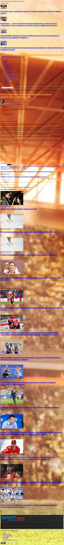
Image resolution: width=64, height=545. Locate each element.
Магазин (5, 60)
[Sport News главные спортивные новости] (13, 520)
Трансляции (9, 83)
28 (1, 438)
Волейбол (6, 67)
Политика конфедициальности (11, 540)
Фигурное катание (10, 75)
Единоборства (7, 65)
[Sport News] (12, 1)
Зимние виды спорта (11, 72)
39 (1, 236)
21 (1, 259)
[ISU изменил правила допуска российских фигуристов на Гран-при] (11, 227)
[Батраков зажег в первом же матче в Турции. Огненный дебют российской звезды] (3, 8)
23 (1, 413)
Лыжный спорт (9, 78)
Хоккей (5, 62)
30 (1, 213)
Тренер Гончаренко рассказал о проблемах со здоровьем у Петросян (28, 255)
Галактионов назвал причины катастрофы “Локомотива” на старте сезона (31, 482)
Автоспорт (6, 69)
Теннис (5, 68)
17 (1, 314)
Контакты (5, 538)
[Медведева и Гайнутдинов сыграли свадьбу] (11, 204)
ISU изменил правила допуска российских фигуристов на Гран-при (28, 232)
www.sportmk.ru (10, 163)
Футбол (5, 61)
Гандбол (8, 80)
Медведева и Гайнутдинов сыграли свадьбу (18, 209)
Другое (5, 71)
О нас (4, 533)
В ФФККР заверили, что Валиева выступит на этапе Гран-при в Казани (23, 177)
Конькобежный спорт (11, 76)
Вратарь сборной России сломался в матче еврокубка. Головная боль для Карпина (26, 171)
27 (1, 284)
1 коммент (20, 104)
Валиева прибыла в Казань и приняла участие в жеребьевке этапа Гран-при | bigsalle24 (32, 182)
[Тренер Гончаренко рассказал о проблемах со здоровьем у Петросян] (11, 250)
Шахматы (8, 82)
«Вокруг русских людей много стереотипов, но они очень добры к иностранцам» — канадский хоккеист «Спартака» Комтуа (27, 458)
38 (1, 486)
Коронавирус (9, 73)
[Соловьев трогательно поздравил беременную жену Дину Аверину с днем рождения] (11, 273)
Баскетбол (6, 64)
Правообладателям (7, 536)
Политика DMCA (7, 534)
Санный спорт (9, 79)
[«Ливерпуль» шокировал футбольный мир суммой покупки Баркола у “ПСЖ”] (11, 403)
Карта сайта (6, 537)
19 (1, 388)
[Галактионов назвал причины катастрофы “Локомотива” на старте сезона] (11, 478)
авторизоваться (27, 187)
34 (1, 511)
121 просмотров (4, 104)
